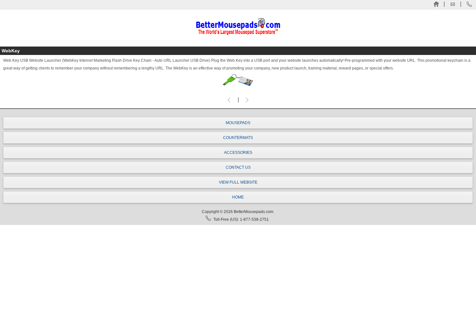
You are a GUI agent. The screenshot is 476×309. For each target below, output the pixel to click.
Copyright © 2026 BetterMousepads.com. (238, 211)
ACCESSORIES (238, 152)
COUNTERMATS (238, 137)
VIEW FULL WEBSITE (238, 182)
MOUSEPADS (238, 123)
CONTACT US (238, 167)
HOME (238, 197)
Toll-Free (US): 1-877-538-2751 (241, 219)
